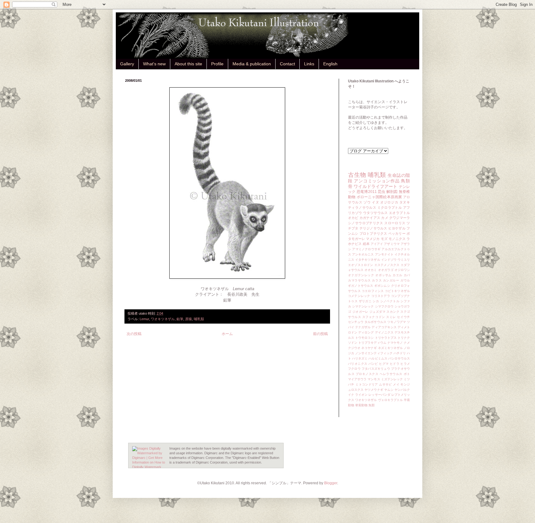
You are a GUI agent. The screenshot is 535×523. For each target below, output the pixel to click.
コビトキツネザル (397, 291)
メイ (396, 384)
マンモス (374, 379)
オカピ (353, 218)
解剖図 (392, 192)
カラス (377, 280)
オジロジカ (389, 202)
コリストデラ (380, 296)
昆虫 (381, 192)
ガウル (405, 280)
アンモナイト (384, 254)
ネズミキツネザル (390, 348)
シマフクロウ (384, 306)
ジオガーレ (360, 311)
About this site (188, 63)
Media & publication (252, 63)
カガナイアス (369, 218)
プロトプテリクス (373, 233)
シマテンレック (363, 306)
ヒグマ (384, 363)
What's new (154, 63)
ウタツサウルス (375, 213)
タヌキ (404, 202)
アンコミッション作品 (376, 180)
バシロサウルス (399, 358)
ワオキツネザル (163, 319)
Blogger (330, 483)
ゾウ (367, 202)
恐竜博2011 (367, 192)
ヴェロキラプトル (390, 400)
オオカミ (370, 270)
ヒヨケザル (397, 228)
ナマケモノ (395, 342)
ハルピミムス (377, 358)
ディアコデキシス (384, 327)
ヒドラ (394, 363)
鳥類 (405, 180)
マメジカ (373, 239)
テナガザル (363, 327)
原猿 (188, 319)
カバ (407, 275)
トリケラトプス (386, 337)
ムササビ (385, 384)
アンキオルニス (363, 254)
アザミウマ (391, 244)
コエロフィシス (373, 291)
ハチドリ (400, 353)
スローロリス (394, 223)
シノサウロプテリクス (365, 223)
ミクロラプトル (389, 207)
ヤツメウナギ (373, 389)
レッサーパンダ (379, 394)
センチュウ (355, 322)
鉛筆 (179, 319)
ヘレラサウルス (391, 374)
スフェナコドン (373, 317)
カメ (384, 218)
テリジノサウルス (373, 228)
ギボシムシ (382, 285)
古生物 (357, 175)
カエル (397, 275)
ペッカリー (397, 233)
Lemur (144, 319)
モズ (384, 239)
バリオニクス (357, 363)
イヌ (375, 202)
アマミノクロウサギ (366, 249)
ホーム (227, 334)
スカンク (392, 311)
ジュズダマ (377, 311)
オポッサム (383, 275)
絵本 (366, 244)
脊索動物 (361, 405)
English (330, 63)
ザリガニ (365, 301)
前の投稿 (320, 334)
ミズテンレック (392, 379)
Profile (217, 63)
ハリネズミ (360, 358)
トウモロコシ (364, 337)
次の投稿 (134, 334)
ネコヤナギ (369, 348)
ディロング (366, 332)
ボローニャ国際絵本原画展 (379, 197)
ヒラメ (405, 363)
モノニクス (397, 239)
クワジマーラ (399, 218)
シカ (375, 301)
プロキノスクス (367, 374)
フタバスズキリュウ (376, 368)
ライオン (361, 394)
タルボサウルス (375, 322)
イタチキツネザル (367, 259)
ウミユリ (404, 259)
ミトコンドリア (366, 384)
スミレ (391, 317)
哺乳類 (199, 319)
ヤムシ (389, 389)
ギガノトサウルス (360, 285)
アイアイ (377, 244)
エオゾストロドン (360, 265)
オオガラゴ (386, 270)
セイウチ (403, 317)
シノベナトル (389, 301)
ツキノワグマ (396, 322)
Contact (287, 63)
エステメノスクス (387, 265)
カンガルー (391, 280)
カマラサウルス (359, 280)
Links (309, 63)
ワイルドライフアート (375, 186)
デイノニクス (384, 332)
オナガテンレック (361, 275)
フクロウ (354, 368)
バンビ (373, 363)
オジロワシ (402, 270)
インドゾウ (389, 259)
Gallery (127, 63)
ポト (407, 374)
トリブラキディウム (372, 342)
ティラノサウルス (362, 207)
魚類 (371, 405)
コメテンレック (359, 296)
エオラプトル (399, 213)
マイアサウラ (357, 379)
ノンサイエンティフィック (374, 353)
